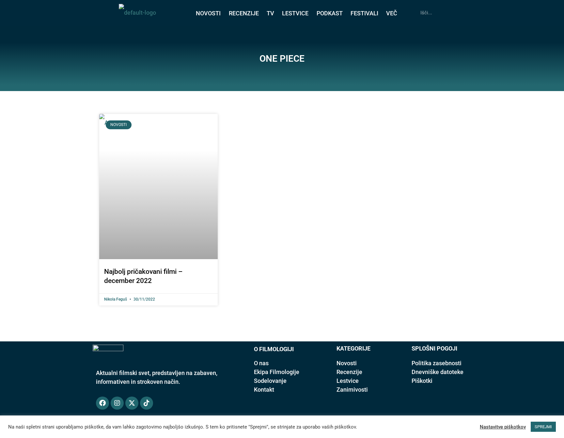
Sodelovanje (270, 380)
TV (270, 13)
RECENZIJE (244, 13)
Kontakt (264, 389)
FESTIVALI (364, 13)
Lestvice (348, 380)
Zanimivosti (352, 389)
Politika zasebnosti (437, 363)
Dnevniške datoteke (437, 371)
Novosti (347, 363)
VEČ (391, 13)
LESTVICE (295, 13)
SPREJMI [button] (543, 426)
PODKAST (330, 13)
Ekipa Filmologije (276, 371)
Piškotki (422, 380)
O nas (261, 363)
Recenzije (349, 371)
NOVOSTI (208, 13)
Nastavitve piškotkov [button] (503, 427)
